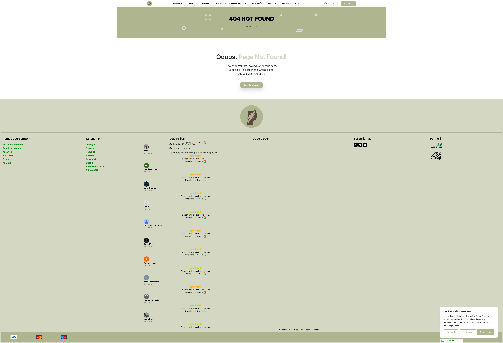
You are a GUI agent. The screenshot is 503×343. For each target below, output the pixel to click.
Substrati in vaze (95, 166)
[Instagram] (360, 145)
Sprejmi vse (485, 332)
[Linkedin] (365, 145)
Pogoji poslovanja (12, 148)
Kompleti (90, 152)
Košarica (7, 152)
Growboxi (91, 159)
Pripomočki (92, 170)
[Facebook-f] (356, 145)
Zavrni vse (467, 332)
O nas (6, 159)
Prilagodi (451, 332)
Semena (90, 148)
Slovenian (449, 341)
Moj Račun (8, 155)
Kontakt (7, 163)
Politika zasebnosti (13, 144)
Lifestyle (90, 144)
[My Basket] (332, 3)
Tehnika (90, 155)
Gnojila (89, 163)
